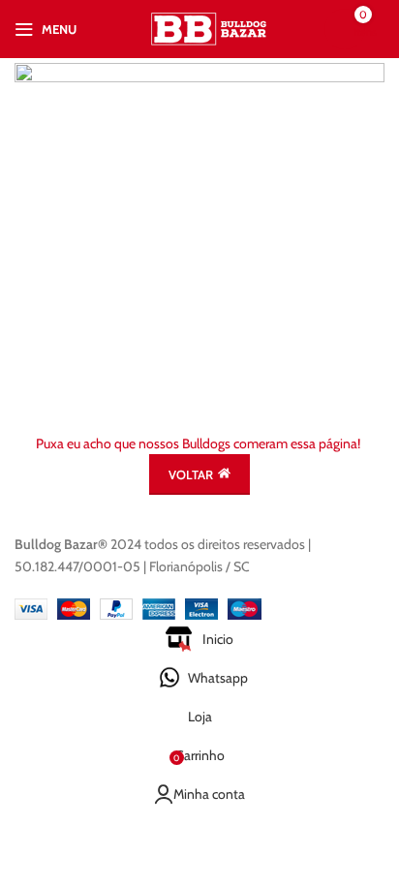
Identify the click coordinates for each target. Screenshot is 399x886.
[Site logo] (209, 27)
